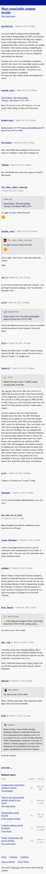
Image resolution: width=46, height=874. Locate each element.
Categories (13, 857)
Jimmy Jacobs (7, 128)
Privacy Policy (23, 862)
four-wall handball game (32, 128)
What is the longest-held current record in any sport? (12, 800)
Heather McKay (28, 650)
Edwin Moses (6, 98)
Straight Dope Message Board (13, 3)
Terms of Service (8, 862)
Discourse (16, 868)
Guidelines (24, 857)
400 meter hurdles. (20, 98)
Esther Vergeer (33, 663)
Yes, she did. (6, 391)
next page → (6, 767)
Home (3, 857)
